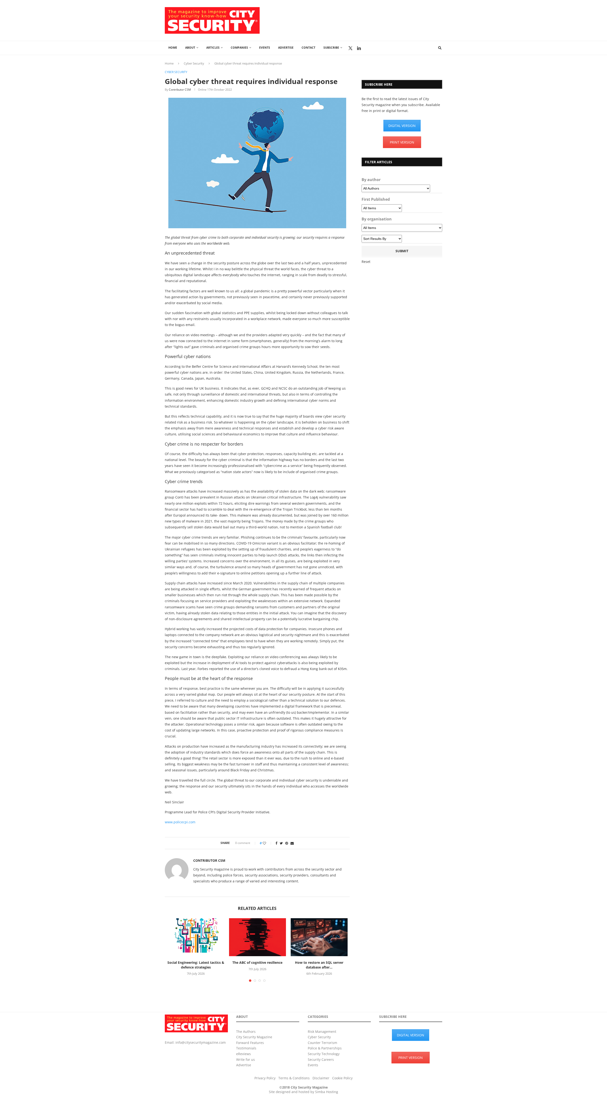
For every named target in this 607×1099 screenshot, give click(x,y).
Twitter (350, 48)
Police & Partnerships (325, 1048)
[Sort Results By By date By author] (382, 238)
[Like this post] (267, 843)
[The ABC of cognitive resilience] (257, 937)
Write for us (245, 1059)
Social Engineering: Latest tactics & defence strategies (195, 964)
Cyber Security (194, 63)
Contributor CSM (180, 90)
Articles (213, 48)
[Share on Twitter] (281, 843)
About (190, 48)
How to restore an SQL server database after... (319, 964)
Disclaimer (321, 1078)
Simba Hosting (326, 1092)
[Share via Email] (292, 843)
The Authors (246, 1031)
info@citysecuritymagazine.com (200, 1042)
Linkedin (359, 48)
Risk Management (322, 1031)
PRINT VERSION (402, 142)
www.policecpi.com (180, 822)
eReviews (243, 1054)
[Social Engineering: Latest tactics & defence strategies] (195, 937)
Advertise (286, 48)
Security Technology (324, 1054)
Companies (239, 48)
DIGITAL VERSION (402, 125)
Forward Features (250, 1042)
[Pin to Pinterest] (286, 843)
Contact (308, 48)
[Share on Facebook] (276, 843)
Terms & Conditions (294, 1078)
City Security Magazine (254, 1037)
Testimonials (246, 1048)
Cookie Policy (342, 1078)
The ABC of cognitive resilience (257, 962)
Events (264, 48)
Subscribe (331, 48)
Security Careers (321, 1059)
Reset (366, 261)
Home (172, 48)
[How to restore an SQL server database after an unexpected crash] (319, 937)
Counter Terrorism (322, 1042)
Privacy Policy (265, 1078)
